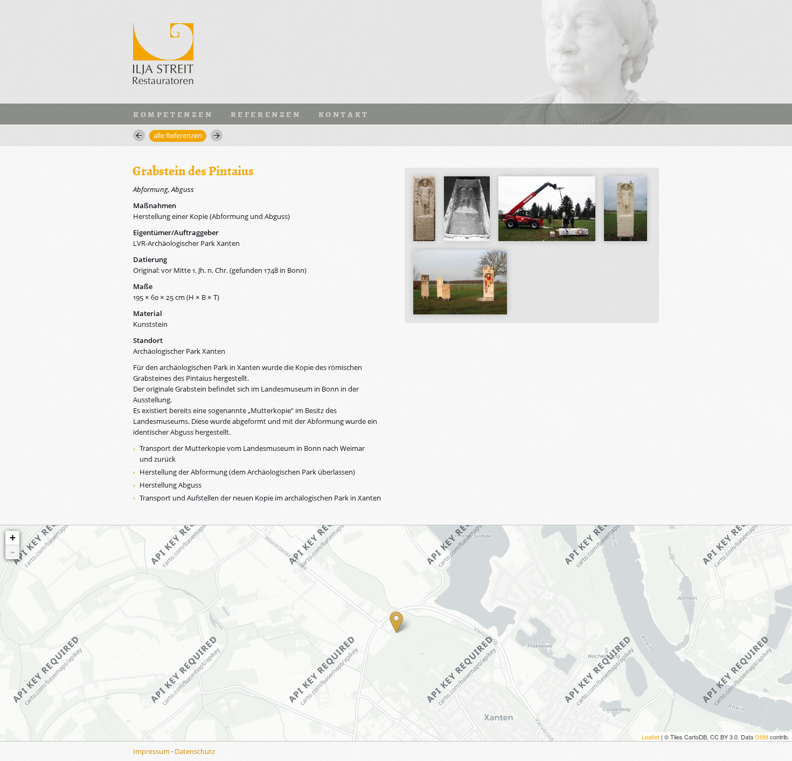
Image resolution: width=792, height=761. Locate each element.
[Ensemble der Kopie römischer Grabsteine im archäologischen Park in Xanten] (460, 282)
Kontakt (343, 113)
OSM (761, 736)
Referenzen (266, 113)
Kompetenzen (173, 113)
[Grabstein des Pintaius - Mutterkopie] (424, 208)
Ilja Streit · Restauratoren (163, 51)
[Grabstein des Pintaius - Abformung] (467, 208)
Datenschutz (195, 751)
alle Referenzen (178, 135)
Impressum (151, 751)
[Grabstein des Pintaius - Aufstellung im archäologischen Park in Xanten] (546, 208)
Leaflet (650, 736)
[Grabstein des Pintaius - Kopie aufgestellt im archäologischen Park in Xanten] (625, 208)
